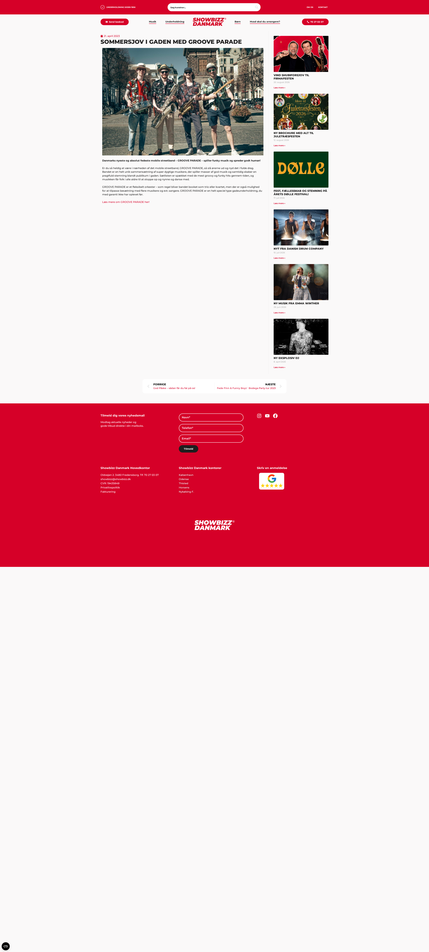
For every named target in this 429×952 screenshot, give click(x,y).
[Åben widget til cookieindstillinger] (6, 946)
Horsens (184, 487)
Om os (310, 7)
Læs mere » (279, 87)
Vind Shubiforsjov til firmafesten (291, 77)
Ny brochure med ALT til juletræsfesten (294, 134)
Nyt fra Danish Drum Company (299, 248)
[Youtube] (267, 415)
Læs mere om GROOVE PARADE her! (125, 202)
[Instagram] (259, 415)
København (186, 475)
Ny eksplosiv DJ (286, 358)
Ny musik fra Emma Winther (296, 303)
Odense (184, 479)
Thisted (183, 483)
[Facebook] (275, 415)
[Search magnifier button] (257, 7)
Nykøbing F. (186, 491)
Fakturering (108, 491)
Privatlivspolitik (110, 487)
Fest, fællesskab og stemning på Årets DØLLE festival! (300, 192)
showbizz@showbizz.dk (116, 479)
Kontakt (323, 7)
